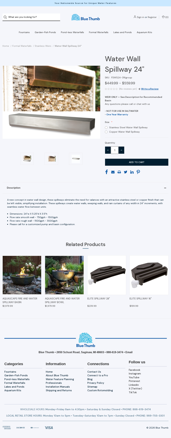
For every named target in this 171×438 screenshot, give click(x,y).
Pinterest (134, 381)
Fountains (24, 32)
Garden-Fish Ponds (45, 32)
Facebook (134, 370)
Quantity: (110, 142)
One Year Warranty (117, 114)
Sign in (140, 17)
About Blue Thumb (57, 375)
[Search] (6, 17)
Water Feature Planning (60, 379)
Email (128, 352)
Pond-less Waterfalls (72, 32)
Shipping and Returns (59, 390)
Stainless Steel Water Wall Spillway (128, 127)
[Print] (119, 172)
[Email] (113, 172)
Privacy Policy (95, 383)
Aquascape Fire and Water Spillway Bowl (62, 300)
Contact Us (94, 371)
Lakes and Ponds (122, 32)
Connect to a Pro (97, 375)
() (166, 17)
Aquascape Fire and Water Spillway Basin (20, 300)
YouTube (134, 377)
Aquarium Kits (144, 32)
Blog (90, 379)
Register (152, 17)
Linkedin (134, 385)
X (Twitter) (135, 388)
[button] (85, 187)
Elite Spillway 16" (141, 298)
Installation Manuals (58, 386)
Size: (107, 122)
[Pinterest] (138, 172)
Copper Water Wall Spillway (124, 131)
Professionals (54, 383)
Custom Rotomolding (100, 390)
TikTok (133, 392)
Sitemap (92, 386)
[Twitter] (125, 172)
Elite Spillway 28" (98, 298)
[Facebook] (106, 172)
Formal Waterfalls (98, 32)
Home (49, 371)
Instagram (135, 373)
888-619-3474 (114, 352)
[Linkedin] (132, 172)
